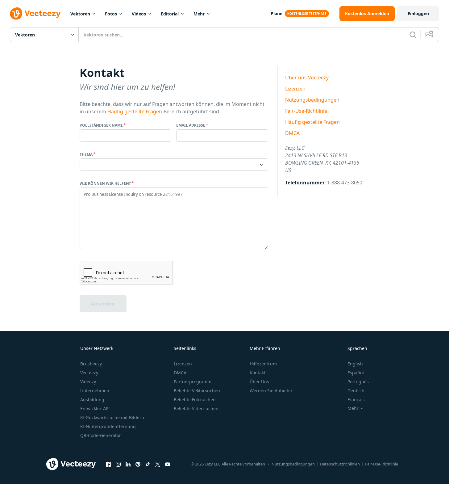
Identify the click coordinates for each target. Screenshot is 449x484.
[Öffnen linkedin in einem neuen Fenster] (128, 463)
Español (355, 373)
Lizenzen (295, 88)
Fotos (111, 14)
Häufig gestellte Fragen (134, 111)
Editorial (170, 14)
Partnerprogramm (192, 382)
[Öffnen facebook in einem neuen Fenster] (108, 463)
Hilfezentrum (263, 364)
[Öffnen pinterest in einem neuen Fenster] (137, 463)
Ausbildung (92, 399)
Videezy (88, 382)
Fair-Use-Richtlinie (306, 110)
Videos (139, 14)
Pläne (276, 13)
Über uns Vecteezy (307, 77)
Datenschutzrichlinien (340, 464)
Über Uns (259, 382)
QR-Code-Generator (100, 435)
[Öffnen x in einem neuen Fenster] (157, 463)
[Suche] (413, 34)
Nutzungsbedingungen (312, 99)
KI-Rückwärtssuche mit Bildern (112, 417)
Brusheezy (91, 364)
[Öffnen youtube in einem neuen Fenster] (167, 463)
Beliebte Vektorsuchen (197, 391)
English (355, 364)
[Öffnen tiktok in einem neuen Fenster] (147, 463)
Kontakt (257, 373)
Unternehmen (94, 391)
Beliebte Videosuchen (196, 408)
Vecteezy (89, 373)
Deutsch (355, 391)
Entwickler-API (95, 408)
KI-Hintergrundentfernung (108, 426)
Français (356, 399)
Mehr (199, 14)
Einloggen (418, 13)
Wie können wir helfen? (105, 183)
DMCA (292, 133)
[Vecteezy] (35, 13)
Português (358, 382)
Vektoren (80, 14)
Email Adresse (190, 125)
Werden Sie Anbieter (271, 391)
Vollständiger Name (101, 125)
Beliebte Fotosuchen (195, 399)
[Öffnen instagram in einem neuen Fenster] (118, 463)
